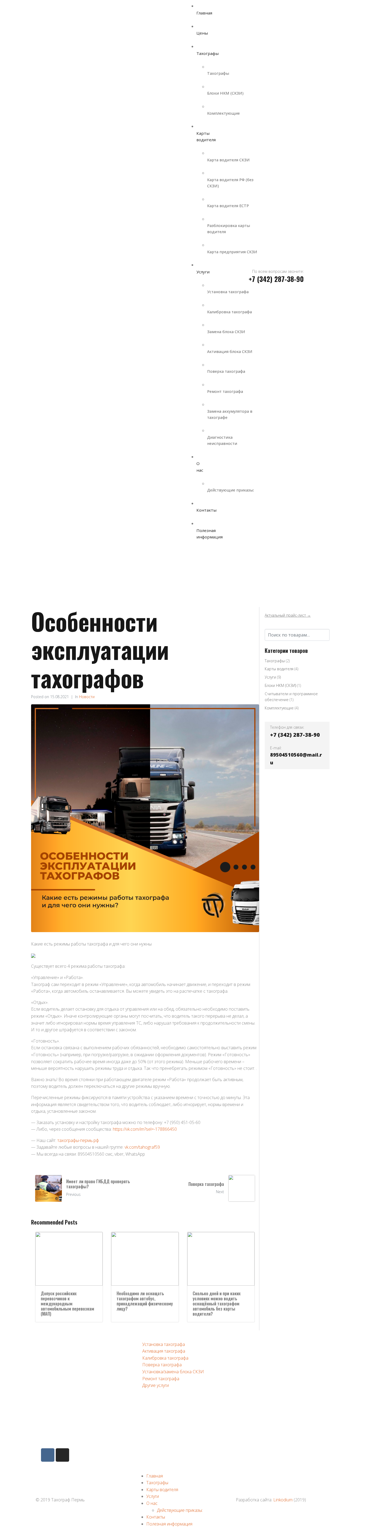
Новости (87, 696)
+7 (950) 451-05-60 (72, 1403)
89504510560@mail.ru (75, 1427)
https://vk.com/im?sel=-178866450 (145, 1129)
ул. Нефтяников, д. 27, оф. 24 (82, 1355)
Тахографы (275, 660)
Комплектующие (279, 707)
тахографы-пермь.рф (78, 1140)
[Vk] (47, 1455)
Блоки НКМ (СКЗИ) (280, 685)
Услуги (270, 677)
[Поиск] (325, 634)
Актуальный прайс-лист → (288, 615)
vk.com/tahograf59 (142, 1147)
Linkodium (283, 1500)
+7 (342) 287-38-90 (72, 1379)
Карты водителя (279, 668)
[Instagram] (62, 1455)
